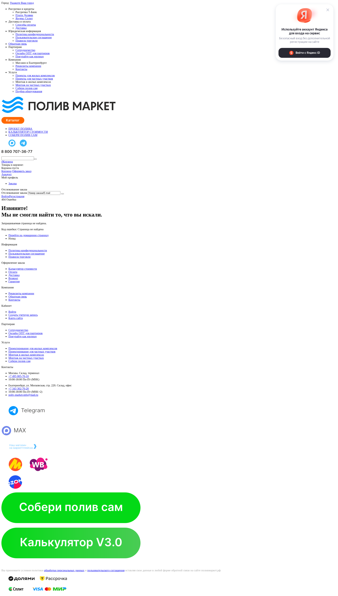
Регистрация (16, 196)
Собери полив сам (26, 88)
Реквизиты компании (28, 65)
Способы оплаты (25, 24)
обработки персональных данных (64, 570)
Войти (5, 196)
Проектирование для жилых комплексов (32, 348)
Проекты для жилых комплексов (35, 75)
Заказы (12, 183)
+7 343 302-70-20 (18, 388)
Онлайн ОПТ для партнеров (32, 53)
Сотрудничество (25, 50)
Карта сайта (15, 318)
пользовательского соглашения (105, 570)
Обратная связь (17, 43)
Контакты (21, 69)
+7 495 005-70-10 (18, 376)
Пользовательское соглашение (33, 37)
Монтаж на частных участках (33, 85)
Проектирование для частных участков (31, 351)
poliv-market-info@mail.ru (23, 394)
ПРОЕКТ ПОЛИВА (20, 128)
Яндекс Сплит (24, 18)
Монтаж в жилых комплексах (26, 354)
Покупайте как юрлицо (29, 56)
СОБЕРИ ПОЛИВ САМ (22, 135)
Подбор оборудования (28, 91)
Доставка (21, 27)
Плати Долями (24, 15)
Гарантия (14, 281)
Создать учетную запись (23, 314)
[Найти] (35, 159)
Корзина (6, 171)
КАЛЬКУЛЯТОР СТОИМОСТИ (28, 131)
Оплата (12, 271)
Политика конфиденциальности (34, 34)
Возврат (13, 278)
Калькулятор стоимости (22, 268)
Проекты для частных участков (34, 78)
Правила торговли (26, 40)
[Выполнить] (62, 193)
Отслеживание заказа (14, 192)
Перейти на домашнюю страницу (28, 235)
